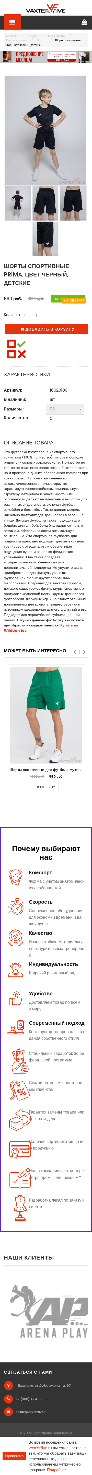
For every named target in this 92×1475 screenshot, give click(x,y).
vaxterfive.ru (40, 1447)
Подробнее (57, 1469)
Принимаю (14, 1456)
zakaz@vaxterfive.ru (32, 1412)
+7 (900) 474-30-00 (32, 1399)
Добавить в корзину (49, 329)
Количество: (14, 314)
